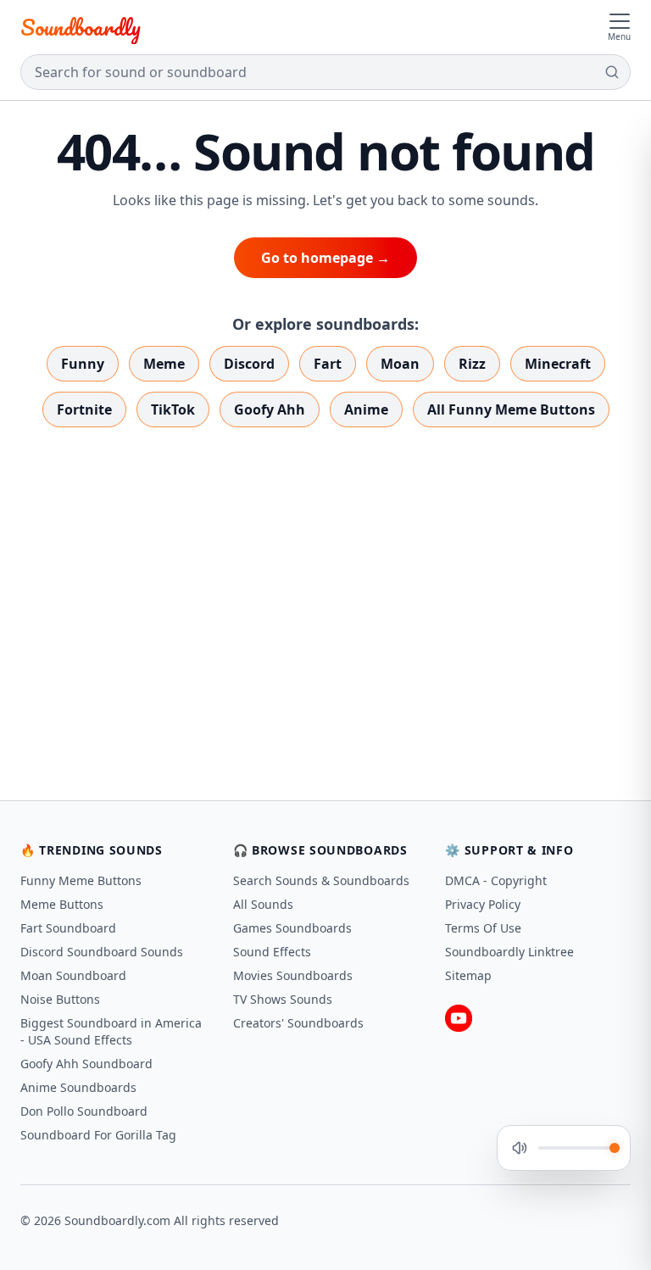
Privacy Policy (482, 904)
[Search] (612, 72)
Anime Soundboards (78, 1087)
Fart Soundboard (68, 928)
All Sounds (263, 904)
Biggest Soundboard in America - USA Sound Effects (111, 1031)
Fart (328, 363)
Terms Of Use (483, 928)
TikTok (173, 409)
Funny (82, 363)
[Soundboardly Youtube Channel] (458, 1018)
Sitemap (468, 975)
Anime (366, 409)
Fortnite (84, 409)
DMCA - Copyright (496, 880)
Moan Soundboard (73, 975)
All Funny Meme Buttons (511, 409)
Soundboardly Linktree (509, 952)
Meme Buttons (61, 904)
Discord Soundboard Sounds (101, 952)
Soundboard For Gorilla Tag (98, 1135)
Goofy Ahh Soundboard (86, 1064)
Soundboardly (80, 27)
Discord (249, 363)
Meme (164, 363)
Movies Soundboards (293, 975)
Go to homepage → (325, 257)
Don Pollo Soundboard (83, 1111)
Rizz (472, 363)
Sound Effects (272, 952)
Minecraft (558, 363)
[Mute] (519, 1148)
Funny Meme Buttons (81, 880)
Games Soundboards (292, 928)
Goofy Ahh (269, 409)
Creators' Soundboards (298, 1023)
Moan (400, 363)
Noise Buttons (60, 999)
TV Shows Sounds (282, 999)
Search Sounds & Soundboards (321, 880)
